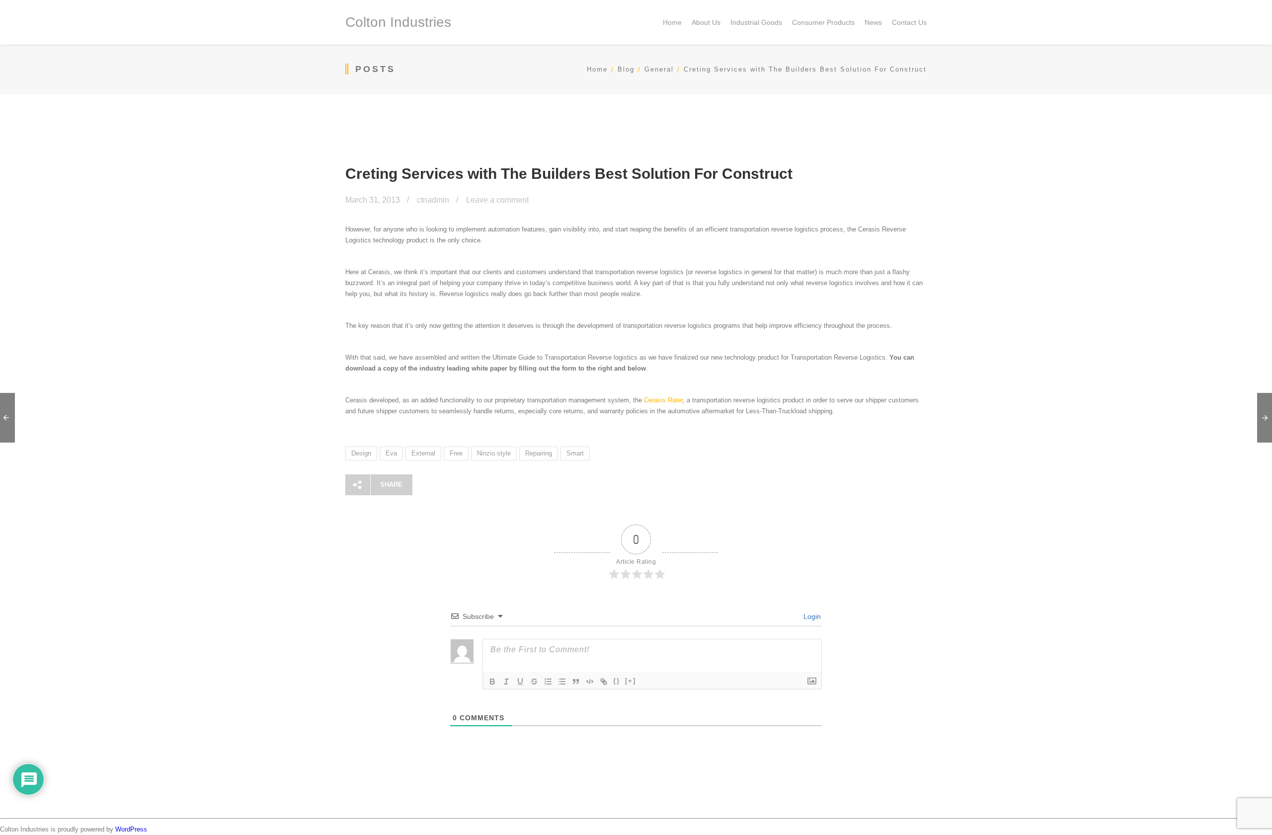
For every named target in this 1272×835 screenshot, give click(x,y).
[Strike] (534, 681)
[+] (630, 680)
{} (616, 680)
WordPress (131, 829)
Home (597, 69)
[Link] (604, 681)
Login (811, 616)
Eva (391, 453)
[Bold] (492, 681)
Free (456, 453)
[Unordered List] (562, 681)
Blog (626, 69)
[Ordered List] (548, 681)
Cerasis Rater (663, 400)
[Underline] (520, 681)
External (423, 453)
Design (361, 453)
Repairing (538, 453)
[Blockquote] (576, 681)
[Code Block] (590, 681)
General (659, 69)
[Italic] (506, 681)
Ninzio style (494, 453)
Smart (575, 453)
